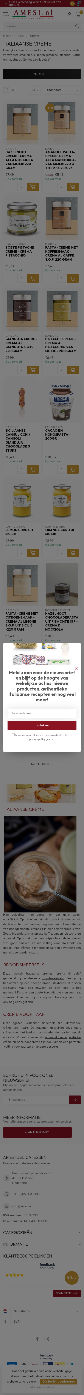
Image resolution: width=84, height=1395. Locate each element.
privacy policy (37, 739)
